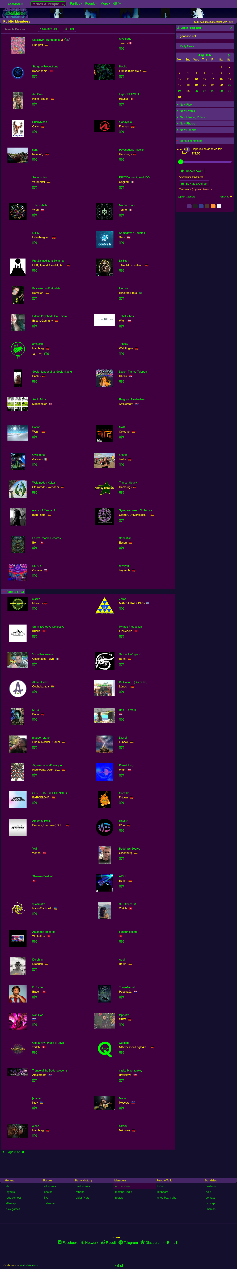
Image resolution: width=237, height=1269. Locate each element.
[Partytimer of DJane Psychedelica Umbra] (34, 326)
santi (35, 150)
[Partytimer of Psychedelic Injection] (121, 159)
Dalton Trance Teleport (133, 371)
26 (196, 91)
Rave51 (124, 821)
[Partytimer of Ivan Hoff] (34, 1025)
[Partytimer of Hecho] (121, 76)
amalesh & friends (29, 1265)
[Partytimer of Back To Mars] (121, 719)
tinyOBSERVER (129, 94)
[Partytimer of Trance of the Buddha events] (34, 1080)
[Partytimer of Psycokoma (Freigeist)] (34, 298)
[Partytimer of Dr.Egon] (121, 270)
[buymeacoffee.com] (202, 189)
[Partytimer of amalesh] (46, 354)
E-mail (172, 1242)
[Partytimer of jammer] (34, 1108)
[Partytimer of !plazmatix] (34, 914)
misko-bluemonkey (130, 1070)
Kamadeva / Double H (132, 233)
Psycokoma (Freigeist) (46, 288)
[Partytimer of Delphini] (34, 969)
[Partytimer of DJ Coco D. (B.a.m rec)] (121, 692)
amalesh (37, 344)
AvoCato (37, 94)
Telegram (131, 1242)
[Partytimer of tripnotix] (121, 1025)
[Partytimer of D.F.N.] (34, 243)
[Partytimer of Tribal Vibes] (121, 326)
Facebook (70, 1242)
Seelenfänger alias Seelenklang (52, 371)
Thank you (223, 196)
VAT (34, 848)
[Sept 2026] (229, 55)
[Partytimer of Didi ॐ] (121, 747)
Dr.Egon (124, 261)
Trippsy (123, 344)
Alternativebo (40, 682)
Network (91, 1242)
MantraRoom (127, 205)
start (8, 1186)
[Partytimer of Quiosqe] (121, 1052)
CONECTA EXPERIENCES (49, 793)
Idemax (123, 288)
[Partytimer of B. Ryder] (34, 997)
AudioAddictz (40, 399)
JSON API (210, 1203)
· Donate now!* (193, 171)
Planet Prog (126, 765)
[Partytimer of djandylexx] (121, 132)
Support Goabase (186, 196)
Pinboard (162, 1192)
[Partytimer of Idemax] (121, 298)
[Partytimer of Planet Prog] (121, 775)
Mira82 (123, 1126)
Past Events (83, 1186)
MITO (35, 710)
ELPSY (36, 566)
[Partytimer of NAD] (121, 437)
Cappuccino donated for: (207, 149)
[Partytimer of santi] (34, 159)
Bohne (36, 427)
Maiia (122, 1098)
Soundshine (39, 177)
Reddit (111, 1242)
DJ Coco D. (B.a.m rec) (133, 682)
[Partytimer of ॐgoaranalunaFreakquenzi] (34, 775)
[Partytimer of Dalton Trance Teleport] (121, 381)
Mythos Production (130, 627)
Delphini (37, 959)
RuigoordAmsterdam (132, 399)
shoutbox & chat (167, 1197)
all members (122, 1186)
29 (221, 91)
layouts (10, 1192)
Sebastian (125, 538)
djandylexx (125, 122)
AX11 (122, 876)
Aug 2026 (204, 55)
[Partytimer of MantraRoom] (121, 215)
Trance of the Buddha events (49, 1070)
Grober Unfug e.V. (130, 654)
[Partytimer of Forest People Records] (34, 548)
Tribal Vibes (126, 316)
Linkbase (211, 1186)
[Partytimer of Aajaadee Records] (34, 941)
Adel (122, 959)
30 (229, 91)
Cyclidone (38, 455)
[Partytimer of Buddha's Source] (121, 858)
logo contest (13, 1197)
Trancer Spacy (128, 482)
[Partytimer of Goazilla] (121, 803)
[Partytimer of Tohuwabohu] (34, 215)
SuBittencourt (127, 904)
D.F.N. (36, 233)
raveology (125, 39)
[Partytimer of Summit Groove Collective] (34, 636)
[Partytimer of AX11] (121, 886)
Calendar (49, 1203)
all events (50, 1186)
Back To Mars (127, 710)
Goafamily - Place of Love (48, 1043)
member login (123, 1192)
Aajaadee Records (43, 932)
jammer (36, 1098)
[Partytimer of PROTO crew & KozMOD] (121, 187)
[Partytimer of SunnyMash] (34, 132)
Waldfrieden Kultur (43, 482)
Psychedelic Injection (132, 150)
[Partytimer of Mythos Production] (121, 636)
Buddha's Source (129, 848)
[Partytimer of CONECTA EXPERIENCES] (34, 803)
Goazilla (124, 793)
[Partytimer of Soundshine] (34, 187)
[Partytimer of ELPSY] (34, 576)
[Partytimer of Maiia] (121, 1108)
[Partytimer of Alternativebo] (34, 692)
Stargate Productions (45, 66)
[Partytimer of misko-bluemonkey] (121, 1080)
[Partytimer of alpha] (34, 1136)
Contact (210, 1197)
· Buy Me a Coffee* (196, 184)
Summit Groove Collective (48, 627)
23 (229, 85)
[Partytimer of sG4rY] (34, 608)
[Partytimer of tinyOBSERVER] (121, 104)
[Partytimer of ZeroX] (121, 608)
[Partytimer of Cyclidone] (34, 465)
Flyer (46, 1197)
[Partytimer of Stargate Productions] (34, 76)
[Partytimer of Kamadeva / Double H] (121, 243)
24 (179, 91)
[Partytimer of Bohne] (34, 437)
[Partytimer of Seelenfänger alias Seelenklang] (34, 381)
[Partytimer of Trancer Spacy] (121, 492)
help (208, 1192)
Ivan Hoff (37, 1015)
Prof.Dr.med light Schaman (48, 261)
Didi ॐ (123, 737)
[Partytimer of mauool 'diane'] (34, 747)
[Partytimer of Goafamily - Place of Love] (34, 1052)
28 (212, 91)
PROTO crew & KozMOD (134, 177)
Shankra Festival (42, 876)
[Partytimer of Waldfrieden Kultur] (34, 492)
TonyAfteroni (127, 987)
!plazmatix (38, 904)
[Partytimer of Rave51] (121, 830)
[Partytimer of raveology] (121, 48)
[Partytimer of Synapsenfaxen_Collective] (121, 520)
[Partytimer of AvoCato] (34, 104)
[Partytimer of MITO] (34, 719)
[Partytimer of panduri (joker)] (121, 941)
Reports (80, 1192)
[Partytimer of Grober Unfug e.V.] (121, 664)
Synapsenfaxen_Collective (135, 510)
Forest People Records (46, 538)
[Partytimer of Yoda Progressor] (34, 664)
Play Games (13, 1209)
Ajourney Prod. (41, 821)
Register (119, 1197)
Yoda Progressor (42, 654)
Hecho (123, 66)
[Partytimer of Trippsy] (121, 354)
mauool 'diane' (41, 737)
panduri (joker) (128, 932)
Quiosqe (124, 1043)
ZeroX (123, 599)
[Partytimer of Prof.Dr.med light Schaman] (34, 270)
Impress (210, 1209)
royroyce (124, 566)
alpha (35, 1126)
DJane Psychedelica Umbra (49, 316)
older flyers (82, 1197)
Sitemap (11, 1203)
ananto (123, 455)
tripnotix (124, 1015)
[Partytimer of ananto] (121, 465)
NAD (122, 427)
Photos (48, 1192)
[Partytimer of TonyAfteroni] (121, 997)
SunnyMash (39, 122)
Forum (160, 1186)
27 (204, 91)
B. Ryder (37, 987)
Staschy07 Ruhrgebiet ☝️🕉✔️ (51, 40)
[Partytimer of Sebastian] (121, 548)
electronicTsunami (43, 510)
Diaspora (152, 1242)
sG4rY (36, 599)
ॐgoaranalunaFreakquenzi (48, 765)
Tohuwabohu (40, 205)
